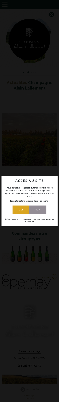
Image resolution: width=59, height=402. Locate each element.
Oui (21, 210)
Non (37, 210)
